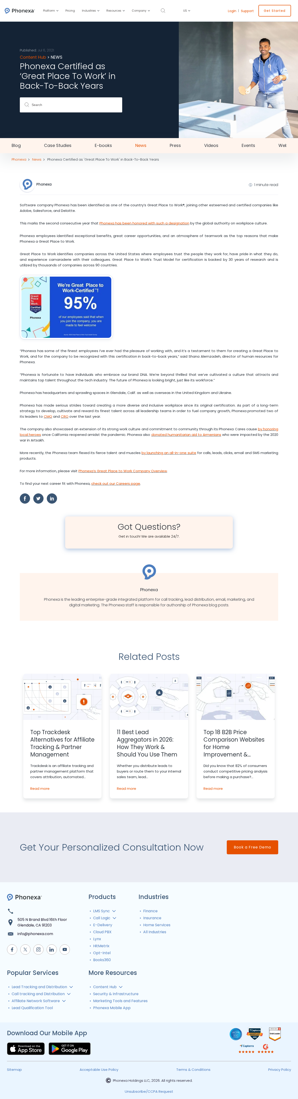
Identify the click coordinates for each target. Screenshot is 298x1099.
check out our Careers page (115, 483)
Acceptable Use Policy (99, 1069)
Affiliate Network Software (36, 1001)
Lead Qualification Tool (32, 1008)
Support (247, 11)
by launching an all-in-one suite (169, 452)
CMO (48, 416)
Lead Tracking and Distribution (39, 987)
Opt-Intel (102, 953)
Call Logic (101, 918)
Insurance (152, 918)
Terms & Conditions (193, 1069)
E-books (103, 145)
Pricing (70, 11)
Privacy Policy (279, 1069)
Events (248, 145)
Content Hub (105, 987)
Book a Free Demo (252, 847)
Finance (150, 911)
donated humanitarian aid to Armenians (186, 434)
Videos (211, 145)
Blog (16, 145)
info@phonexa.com (35, 933)
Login (232, 11)
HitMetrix (101, 946)
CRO (64, 416)
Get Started (274, 10)
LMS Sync (101, 911)
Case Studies (57, 145)
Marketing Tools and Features (120, 1001)
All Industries (154, 932)
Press (175, 145)
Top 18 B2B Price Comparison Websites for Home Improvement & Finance (233, 743)
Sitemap (14, 1069)
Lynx (97, 939)
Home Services (156, 925)
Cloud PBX (102, 932)
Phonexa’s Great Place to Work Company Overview (122, 470)
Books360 (102, 960)
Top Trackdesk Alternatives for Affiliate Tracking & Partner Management (62, 743)
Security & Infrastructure (116, 994)
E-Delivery (102, 925)
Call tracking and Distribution (38, 994)
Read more (40, 788)
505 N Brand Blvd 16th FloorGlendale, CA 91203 (42, 922)
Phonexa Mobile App (112, 1008)
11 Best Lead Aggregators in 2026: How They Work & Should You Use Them (147, 743)
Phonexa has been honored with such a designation (144, 223)
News (140, 145)
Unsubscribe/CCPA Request (149, 1091)
